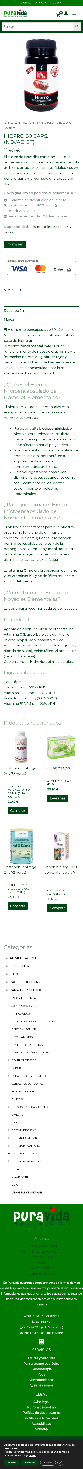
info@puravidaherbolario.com (43, 1333)
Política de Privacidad (41, 1418)
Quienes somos (41, 1273)
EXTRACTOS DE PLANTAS (27, 1083)
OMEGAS (17, 1114)
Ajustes (48, 1462)
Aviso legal (41, 1402)
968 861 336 (43, 1322)
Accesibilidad (41, 1423)
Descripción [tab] (14, 311)
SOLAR (16, 1169)
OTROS (16, 974)
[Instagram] (41, 1342)
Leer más (57, 798)
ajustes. (31, 1455)
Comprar (15, 244)
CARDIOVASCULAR (24, 1029)
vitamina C (17, 570)
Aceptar (12, 1462)
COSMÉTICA (20, 966)
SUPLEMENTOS (23, 1006)
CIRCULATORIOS (22, 1037)
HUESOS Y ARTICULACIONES (30, 1106)
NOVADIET (13, 290)
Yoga (41, 1262)
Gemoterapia (41, 1257)
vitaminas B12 (23, 576)
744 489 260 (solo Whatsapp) (43, 1327)
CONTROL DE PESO (24, 1060)
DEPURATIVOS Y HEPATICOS (30, 1075)
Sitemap (41, 1429)
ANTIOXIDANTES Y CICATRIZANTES (33, 1021)
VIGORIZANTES (21, 1176)
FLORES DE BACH (23, 1091)
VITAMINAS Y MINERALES (27, 1192)
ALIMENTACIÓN (23, 958)
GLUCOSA (18, 1099)
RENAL (16, 1122)
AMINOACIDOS (21, 1013)
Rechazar (30, 1462)
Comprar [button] (17, 811)
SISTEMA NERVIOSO (24, 1153)
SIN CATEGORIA (23, 998)
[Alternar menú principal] (74, 13)
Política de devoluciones (41, 1413)
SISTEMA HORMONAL (25, 1138)
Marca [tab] (9, 319)
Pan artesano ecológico (41, 1251)
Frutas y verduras (41, 1246)
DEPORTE (18, 1068)
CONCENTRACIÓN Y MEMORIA (31, 1052)
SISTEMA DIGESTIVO (24, 1130)
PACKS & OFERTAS (25, 982)
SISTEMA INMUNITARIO (26, 1145)
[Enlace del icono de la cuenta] (66, 13)
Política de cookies (41, 1407)
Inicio (6, 123)
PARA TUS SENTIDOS (27, 990)
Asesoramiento (41, 1268)
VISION (16, 1184)
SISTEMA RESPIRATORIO (27, 1161)
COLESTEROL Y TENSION (27, 1044)
